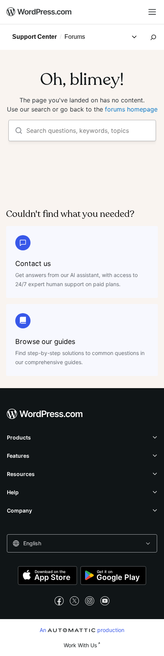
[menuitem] (39, 12)
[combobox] (82, 543)
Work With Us (80, 645)
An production (82, 629)
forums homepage (131, 109)
